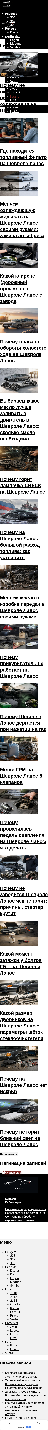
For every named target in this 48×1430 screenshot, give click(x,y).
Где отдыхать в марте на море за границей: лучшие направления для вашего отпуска (25, 1408)
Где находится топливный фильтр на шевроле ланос (23, 157)
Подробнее (21, 1427)
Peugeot (11, 13)
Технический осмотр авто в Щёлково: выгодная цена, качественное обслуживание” (24, 1384)
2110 (13, 1293)
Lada (8, 51)
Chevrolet (11, 1323)
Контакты (11, 1198)
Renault (10, 1267)
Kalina (14, 1308)
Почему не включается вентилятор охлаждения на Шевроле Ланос (19, 98)
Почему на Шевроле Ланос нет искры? (23, 1084)
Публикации (13, 1202)
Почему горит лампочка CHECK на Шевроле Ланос (22, 485)
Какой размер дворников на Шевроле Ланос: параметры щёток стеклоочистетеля (21, 1025)
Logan (14, 40)
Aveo (13, 1327)
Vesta (14, 81)
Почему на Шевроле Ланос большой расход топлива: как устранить (20, 545)
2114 (13, 1300)
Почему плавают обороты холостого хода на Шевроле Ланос (23, 351)
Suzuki (9, 115)
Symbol (15, 47)
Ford (8, 1342)
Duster (15, 32)
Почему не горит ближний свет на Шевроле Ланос (20, 1138)
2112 (13, 1297)
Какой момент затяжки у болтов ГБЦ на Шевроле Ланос (21, 963)
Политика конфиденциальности (25, 1209)
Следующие (13, 1172)
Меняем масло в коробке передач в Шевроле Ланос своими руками (22, 607)
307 (12, 1259)
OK (29, 1427)
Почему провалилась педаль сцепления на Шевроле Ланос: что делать (23, 835)
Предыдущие (9, 1154)
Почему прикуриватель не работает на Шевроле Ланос (21, 666)
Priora (14, 1315)
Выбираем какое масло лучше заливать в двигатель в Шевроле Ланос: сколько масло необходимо (20, 420)
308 (12, 1263)
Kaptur (15, 36)
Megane (15, 43)
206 (12, 17)
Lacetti (14, 1330)
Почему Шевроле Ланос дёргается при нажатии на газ (23, 722)
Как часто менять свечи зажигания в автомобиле (21, 1374)
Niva (13, 1338)
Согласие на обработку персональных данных (20, 1218)
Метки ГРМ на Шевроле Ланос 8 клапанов (21, 775)
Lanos (14, 1334)
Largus (15, 1312)
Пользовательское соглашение (25, 1213)
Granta (15, 1304)
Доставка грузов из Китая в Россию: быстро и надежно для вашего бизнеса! (25, 1395)
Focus (14, 1345)
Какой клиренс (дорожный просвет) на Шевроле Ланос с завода (21, 288)
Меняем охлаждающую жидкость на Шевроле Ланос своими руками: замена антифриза (22, 220)
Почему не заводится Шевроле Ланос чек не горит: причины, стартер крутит (24, 900)
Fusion (14, 1349)
